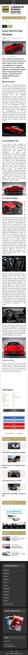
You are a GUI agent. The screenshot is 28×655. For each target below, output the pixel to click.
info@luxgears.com (11, 646)
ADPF (8, 56)
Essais (3, 491)
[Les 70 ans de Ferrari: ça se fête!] (14, 476)
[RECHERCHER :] (14, 21)
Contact (14, 1)
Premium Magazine (6, 40)
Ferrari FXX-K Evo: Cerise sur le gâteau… (14, 452)
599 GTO (9, 38)
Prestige (5, 594)
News (3, 450)
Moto (4, 582)
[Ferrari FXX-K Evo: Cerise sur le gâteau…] (14, 448)
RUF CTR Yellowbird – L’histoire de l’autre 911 (18, 554)
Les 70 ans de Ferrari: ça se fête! (11, 480)
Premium (5, 591)
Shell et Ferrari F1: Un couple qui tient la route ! (13, 466)
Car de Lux (15, 38)
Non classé (7, 463)
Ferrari (20, 38)
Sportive (7, 450)
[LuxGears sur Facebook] (15, 3)
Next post (19, 433)
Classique (5, 570)
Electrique (5, 573)
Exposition (5, 579)
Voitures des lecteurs (15, 491)
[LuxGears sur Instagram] (13, 3)
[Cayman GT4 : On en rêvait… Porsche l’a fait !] (14, 489)
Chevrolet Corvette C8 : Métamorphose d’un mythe (17, 546)
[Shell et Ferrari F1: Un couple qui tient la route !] (14, 461)
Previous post (10, 433)
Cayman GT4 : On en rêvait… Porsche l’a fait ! (13, 494)
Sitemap (16, 651)
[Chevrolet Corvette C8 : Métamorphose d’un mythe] (6, 547)
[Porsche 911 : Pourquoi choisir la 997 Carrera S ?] (6, 540)
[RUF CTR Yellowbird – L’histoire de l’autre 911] (6, 555)
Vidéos (4, 601)
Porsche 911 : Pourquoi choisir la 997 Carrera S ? (18, 539)
